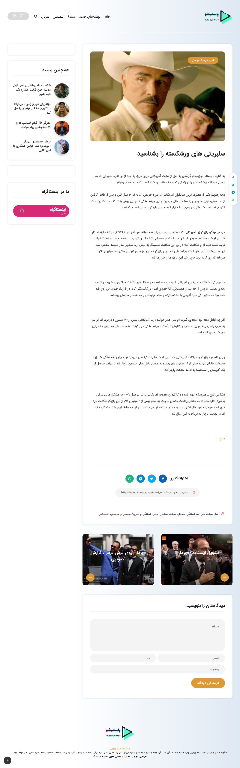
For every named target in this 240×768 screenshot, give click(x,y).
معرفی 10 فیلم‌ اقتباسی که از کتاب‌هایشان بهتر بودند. (33, 125)
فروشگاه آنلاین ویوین (120, 748)
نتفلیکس (103, 514)
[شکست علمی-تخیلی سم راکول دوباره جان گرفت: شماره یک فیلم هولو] (61, 90)
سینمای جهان (160, 514)
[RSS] (15, 16)
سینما (71, 16)
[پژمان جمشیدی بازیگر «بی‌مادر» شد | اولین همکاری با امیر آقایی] (61, 146)
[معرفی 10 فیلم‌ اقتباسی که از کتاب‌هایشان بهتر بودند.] (61, 128)
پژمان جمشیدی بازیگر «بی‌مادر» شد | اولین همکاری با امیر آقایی (32, 146)
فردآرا (124, 756)
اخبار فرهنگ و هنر (203, 60)
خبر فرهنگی (193, 514)
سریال (45, 16)
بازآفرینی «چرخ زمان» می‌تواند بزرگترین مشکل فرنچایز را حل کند (32, 108)
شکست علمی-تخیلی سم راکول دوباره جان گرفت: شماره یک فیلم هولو (32, 89)
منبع (222, 438)
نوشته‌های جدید (89, 16)
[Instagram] (21, 16)
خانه (107, 16)
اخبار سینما (213, 514)
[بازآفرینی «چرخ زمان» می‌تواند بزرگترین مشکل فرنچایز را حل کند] (61, 109)
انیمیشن (58, 16)
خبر (203, 514)
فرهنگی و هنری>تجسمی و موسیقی (130, 514)
